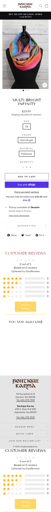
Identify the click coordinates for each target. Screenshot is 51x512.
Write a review (25, 306)
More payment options (26, 191)
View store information (19, 215)
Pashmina (26, 153)
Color (26, 135)
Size (27, 121)
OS (26, 126)
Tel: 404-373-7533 (25, 400)
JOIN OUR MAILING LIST (25, 441)
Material (26, 148)
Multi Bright (26, 140)
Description (27, 226)
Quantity (27, 162)
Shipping (15, 114)
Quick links (24, 434)
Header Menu (24, 427)
